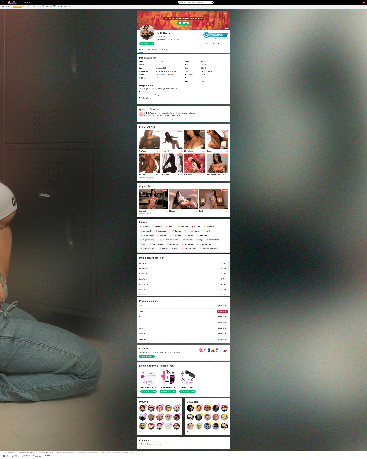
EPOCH (46, 452)
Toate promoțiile (37, 6)
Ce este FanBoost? (221, 38)
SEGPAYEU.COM (54, 452)
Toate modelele (7, 6)
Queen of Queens (176, 113)
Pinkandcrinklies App (64, 6)
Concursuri (49, 6)
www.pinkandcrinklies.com (28, 452)
